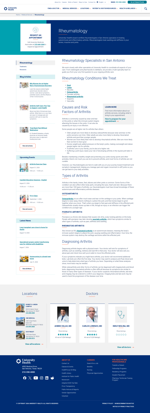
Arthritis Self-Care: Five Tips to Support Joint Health (40, 107)
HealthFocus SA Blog (69, 370)
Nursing (89, 370)
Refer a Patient (73, 2)
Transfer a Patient (118, 365)
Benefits (90, 367)
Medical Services (27, 15)
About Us (58, 2)
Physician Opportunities (95, 373)
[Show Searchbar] (145, 8)
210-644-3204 (39, 44)
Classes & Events (67, 367)
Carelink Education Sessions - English (33, 180)
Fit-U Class (34, 196)
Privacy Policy (107, 403)
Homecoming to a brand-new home (40, 258)
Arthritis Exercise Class (38, 164)
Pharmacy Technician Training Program (122, 379)
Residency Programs (119, 372)
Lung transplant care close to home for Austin (34, 228)
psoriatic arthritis (100, 219)
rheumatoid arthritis (84, 231)
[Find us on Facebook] (24, 378)
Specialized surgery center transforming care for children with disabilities (34, 243)
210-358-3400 (30, 313)
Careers (64, 2)
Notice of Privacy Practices (123, 406)
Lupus (69, 87)
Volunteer (65, 396)
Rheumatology (26, 63)
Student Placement (118, 375)
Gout (69, 85)
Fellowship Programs (119, 368)
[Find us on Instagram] (41, 378)
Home (18, 15)
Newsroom (65, 380)
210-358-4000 (121, 2)
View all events (27, 209)
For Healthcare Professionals (119, 361)
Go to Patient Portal (137, 2)
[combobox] (101, 2)
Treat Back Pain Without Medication (38, 129)
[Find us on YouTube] (36, 378)
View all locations (33, 344)
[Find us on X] (30, 378)
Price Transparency (68, 386)
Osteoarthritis (72, 92)
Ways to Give (83, 2)
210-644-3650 (30, 326)
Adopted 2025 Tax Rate (70, 383)
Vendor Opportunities (69, 393)
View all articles (27, 146)
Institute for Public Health (70, 376)
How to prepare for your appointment (115, 120)
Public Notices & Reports (70, 389)
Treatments (23, 66)
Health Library (66, 373)
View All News (27, 269)
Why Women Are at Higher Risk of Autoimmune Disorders (41, 85)
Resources (23, 69)
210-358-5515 (30, 338)
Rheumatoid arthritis (75, 97)
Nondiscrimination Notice (124, 403)
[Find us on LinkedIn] (46, 378)
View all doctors (124, 347)
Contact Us (91, 2)
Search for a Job (92, 363)
